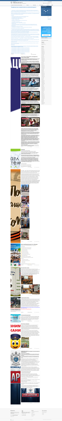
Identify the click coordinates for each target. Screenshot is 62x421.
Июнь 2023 (43, 62)
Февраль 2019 (43, 94)
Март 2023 (43, 64)
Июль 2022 (43, 69)
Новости (31, 167)
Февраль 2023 (43, 65)
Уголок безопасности (44, 411)
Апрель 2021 (43, 80)
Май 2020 (43, 85)
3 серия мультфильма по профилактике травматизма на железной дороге (20, 50)
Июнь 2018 (43, 100)
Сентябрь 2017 (43, 103)
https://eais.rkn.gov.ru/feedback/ (24, 375)
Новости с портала (44, 37)
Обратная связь (12, 416)
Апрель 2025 (43, 49)
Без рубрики (43, 43)
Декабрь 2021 (43, 74)
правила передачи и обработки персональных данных (35, 0)
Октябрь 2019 (43, 90)
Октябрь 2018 (43, 97)
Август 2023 (43, 61)
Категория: (29, 312)
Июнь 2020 (43, 84)
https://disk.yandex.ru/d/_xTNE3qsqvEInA (26, 166)
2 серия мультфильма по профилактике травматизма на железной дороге (20, 49)
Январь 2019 (43, 95)
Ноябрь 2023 (43, 60)
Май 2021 (43, 79)
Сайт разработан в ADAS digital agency (47, 419)
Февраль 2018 (43, 102)
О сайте (43, 414)
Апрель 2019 (43, 93)
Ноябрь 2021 (43, 75)
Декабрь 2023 (43, 59)
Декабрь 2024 (43, 52)
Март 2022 (43, 72)
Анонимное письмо (44, 412)
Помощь (43, 413)
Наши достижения (44, 44)
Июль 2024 (43, 55)
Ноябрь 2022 (43, 67)
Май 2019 (43, 92)
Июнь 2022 (43, 70)
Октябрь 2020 (43, 83)
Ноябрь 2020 (43, 82)
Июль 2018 (43, 99)
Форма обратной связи (45, 40)
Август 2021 (43, 77)
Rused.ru (14, 1)
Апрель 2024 (43, 56)
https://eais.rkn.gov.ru (26, 374)
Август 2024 (43, 54)
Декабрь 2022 (43, 66)
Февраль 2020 (43, 87)
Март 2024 (43, 57)
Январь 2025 (43, 51)
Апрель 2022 (43, 71)
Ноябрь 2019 (43, 89)
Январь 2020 (43, 88)
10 (45, 11)
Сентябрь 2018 (43, 98)
